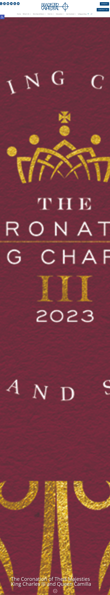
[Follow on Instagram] (4, 3)
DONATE (104, 4)
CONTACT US (103, 10)
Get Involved (70, 14)
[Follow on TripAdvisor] (18, 3)
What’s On (26, 14)
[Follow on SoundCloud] (11, 3)
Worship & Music (38, 14)
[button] (2, 17)
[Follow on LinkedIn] (14, 3)
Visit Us (50, 14)
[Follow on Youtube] (8, 3)
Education (59, 14)
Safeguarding (82, 14)
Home (19, 14)
